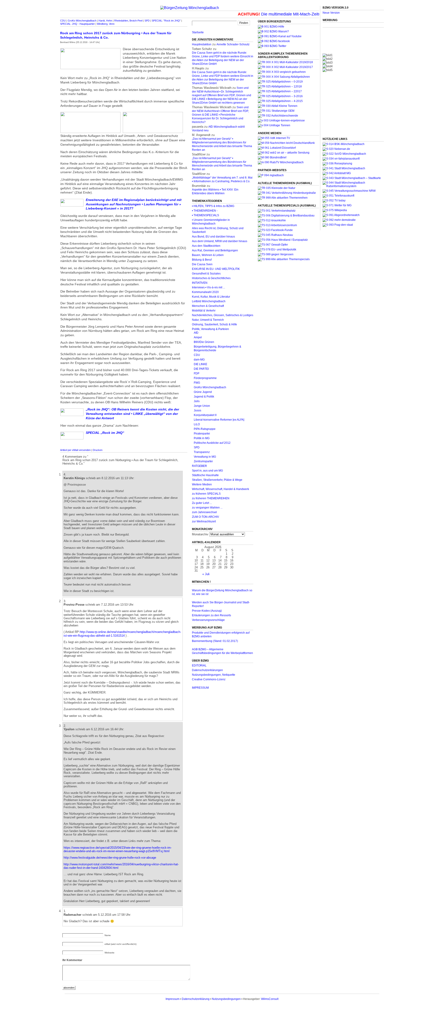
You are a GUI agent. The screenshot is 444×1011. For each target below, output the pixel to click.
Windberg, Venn (105, 23)
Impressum (172, 999)
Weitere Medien (202, 484)
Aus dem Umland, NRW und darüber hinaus (219, 241)
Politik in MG (202, 438)
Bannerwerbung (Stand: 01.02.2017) (215, 641)
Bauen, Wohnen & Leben (208, 255)
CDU (63, 20)
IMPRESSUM (200, 687)
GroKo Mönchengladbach (82, 20)
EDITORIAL (199, 665)
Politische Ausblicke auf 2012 (212, 442)
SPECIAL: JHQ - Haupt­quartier (77, 23)
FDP (196, 373)
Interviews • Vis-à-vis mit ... (208, 287)
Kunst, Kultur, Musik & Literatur (211, 296)
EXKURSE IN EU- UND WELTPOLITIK (216, 269)
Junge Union (202, 405)
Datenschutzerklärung (196, 999)
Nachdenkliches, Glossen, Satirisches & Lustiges (222, 315)
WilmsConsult (269, 999)
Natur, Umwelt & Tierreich (208, 319)
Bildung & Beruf (202, 259)
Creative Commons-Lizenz (208, 679)
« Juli (206, 574)
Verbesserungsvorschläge (208, 620)
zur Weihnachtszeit (204, 521)
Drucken (97, 450)
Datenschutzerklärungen (207, 670)
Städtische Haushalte (205, 475)
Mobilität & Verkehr (204, 310)
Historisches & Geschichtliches (211, 278)
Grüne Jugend (203, 392)
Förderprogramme (205, 378)
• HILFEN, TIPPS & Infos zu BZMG (213, 206)
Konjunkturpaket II (205, 415)
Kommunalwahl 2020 (205, 292)
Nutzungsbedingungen (226, 999)
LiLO (197, 424)
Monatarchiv (200, 534)
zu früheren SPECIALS (206, 493)
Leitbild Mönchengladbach (208, 301)
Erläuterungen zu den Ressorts (211, 615)
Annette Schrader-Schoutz (233, 44)
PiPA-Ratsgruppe (205, 429)
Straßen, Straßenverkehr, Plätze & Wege (217, 479)
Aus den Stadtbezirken (206, 245)
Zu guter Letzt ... (202, 503)
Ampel (198, 337)
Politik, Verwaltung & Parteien (210, 329)
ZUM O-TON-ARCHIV (205, 516)
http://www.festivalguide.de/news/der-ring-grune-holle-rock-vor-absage (110, 857)
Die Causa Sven (202, 264)
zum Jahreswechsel (204, 512)
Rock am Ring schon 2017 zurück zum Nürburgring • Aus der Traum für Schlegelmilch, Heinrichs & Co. (115, 35)
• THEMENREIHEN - (205, 210)
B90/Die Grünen (204, 342)
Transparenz (202, 452)
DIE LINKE (200, 364)
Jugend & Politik (204, 396)
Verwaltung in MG (205, 456)
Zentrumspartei (203, 461)
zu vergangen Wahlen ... (207, 507)
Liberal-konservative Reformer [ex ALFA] (219, 419)
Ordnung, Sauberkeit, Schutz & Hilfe (214, 324)
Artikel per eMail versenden (75, 450)
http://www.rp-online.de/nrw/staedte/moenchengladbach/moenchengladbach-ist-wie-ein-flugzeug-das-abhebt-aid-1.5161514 (122, 633)
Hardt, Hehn (105, 20)
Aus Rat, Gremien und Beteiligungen (215, 250)
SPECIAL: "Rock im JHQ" (166, 20)
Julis (197, 401)
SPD (147, 20)
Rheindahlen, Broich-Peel (128, 20)
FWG (197, 382)
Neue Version (331, 12)
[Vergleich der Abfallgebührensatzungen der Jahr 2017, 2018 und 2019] (282, 72)
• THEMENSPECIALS (205, 215)
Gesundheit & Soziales (206, 273)
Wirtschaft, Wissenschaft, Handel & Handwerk (220, 489)
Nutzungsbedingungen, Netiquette (213, 674)
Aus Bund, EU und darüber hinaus (213, 236)
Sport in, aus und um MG (207, 470)
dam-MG (199, 359)
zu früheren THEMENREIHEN (210, 498)
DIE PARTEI (201, 368)
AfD (196, 332)
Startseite (198, 32)
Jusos (197, 410)
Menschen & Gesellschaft (208, 306)
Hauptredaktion (201, 44)
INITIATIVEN (199, 282)
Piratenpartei (202, 433)
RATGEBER (199, 466)
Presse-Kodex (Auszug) (207, 610)
